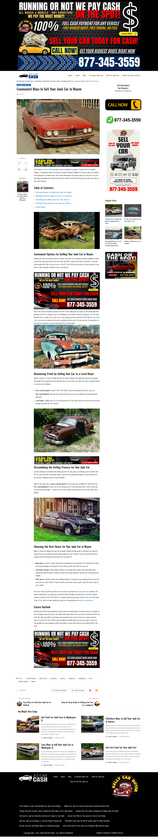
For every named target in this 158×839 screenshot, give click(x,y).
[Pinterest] (19, 169)
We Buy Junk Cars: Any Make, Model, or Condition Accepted (39, 826)
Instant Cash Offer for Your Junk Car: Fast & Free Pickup (86, 816)
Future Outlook (40, 207)
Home (70, 75)
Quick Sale (72, 678)
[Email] (25, 169)
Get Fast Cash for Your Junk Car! (121, 747)
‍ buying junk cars (83, 592)
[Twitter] (25, 163)
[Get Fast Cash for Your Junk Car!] (92, 751)
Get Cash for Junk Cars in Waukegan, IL (58, 718)
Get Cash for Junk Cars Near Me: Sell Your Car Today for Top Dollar (41, 816)
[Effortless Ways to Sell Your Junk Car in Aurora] (92, 724)
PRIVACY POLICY (117, 833)
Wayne (33, 681)
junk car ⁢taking (47, 169)
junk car (63, 678)
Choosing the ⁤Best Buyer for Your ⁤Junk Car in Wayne (53, 203)
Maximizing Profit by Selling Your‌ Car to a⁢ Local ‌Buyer (54, 196)
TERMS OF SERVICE (103, 833)
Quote (78, 75)
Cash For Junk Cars (112, 75)
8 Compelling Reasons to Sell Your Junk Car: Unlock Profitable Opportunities (113, 243)
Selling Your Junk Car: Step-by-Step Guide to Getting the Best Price (87, 806)
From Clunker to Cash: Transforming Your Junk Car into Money (40, 806)
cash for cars (43, 678)
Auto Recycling (31, 678)
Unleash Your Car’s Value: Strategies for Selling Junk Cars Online (97, 811)
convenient (54, 678)
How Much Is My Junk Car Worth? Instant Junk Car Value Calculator (87, 821)
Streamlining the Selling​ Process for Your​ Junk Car (52, 200)
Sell (91, 678)
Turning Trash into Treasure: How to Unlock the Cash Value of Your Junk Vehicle (46, 811)
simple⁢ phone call (56, 264)
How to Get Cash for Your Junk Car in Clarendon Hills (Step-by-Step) (86, 826)
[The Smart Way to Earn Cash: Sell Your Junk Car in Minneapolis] (22, 186)
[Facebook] (19, 163)
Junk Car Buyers (48, 738)
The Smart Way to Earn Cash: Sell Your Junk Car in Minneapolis (22, 197)
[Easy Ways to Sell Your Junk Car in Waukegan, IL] (28, 751)
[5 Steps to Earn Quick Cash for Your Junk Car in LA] (132, 210)
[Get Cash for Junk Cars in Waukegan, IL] (28, 724)
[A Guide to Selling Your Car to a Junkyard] (132, 232)
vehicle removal (23, 681)
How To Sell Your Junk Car (131, 75)
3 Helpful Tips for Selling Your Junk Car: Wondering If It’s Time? (113, 221)
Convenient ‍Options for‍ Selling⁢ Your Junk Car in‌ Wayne (54, 192)
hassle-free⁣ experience (85, 600)
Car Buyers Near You (96, 75)
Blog (84, 75)
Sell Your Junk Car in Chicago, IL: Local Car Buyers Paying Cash (40, 821)
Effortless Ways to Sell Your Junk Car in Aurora (123, 720)
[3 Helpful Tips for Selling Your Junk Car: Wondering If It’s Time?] (113, 210)
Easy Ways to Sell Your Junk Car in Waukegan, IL (57, 746)
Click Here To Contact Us (123, 91)
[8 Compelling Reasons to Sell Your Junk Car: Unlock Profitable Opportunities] (113, 232)
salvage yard (82, 678)
